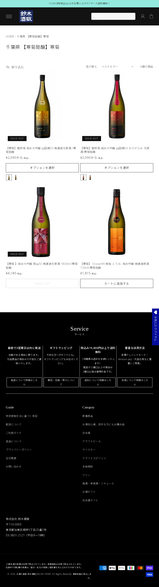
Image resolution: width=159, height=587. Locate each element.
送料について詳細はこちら (98, 382)
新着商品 (87, 416)
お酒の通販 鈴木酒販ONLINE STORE (33, 574)
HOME (10, 36)
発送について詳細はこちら (24, 382)
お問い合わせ (14, 466)
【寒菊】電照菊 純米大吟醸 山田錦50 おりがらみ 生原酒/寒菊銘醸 (114, 150)
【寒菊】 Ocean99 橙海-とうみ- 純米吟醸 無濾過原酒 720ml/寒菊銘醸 (114, 266)
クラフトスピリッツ (94, 458)
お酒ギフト (89, 492)
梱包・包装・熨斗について (61, 382)
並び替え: (92, 66)
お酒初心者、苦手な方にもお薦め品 (103, 424)
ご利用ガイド (14, 433)
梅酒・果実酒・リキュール (98, 483)
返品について (14, 441)
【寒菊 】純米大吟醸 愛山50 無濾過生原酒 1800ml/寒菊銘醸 (42, 266)
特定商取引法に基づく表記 (21, 416)
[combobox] (113, 16)
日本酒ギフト (90, 500)
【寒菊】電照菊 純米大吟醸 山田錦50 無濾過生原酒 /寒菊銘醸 (41, 150)
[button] (9, 16)
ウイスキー (89, 449)
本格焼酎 (87, 466)
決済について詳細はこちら (134, 382)
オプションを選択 (42, 168)
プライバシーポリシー (19, 449)
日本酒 (86, 433)
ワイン (86, 475)
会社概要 (11, 458)
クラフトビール (91, 441)
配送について (14, 424)
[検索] (131, 16)
